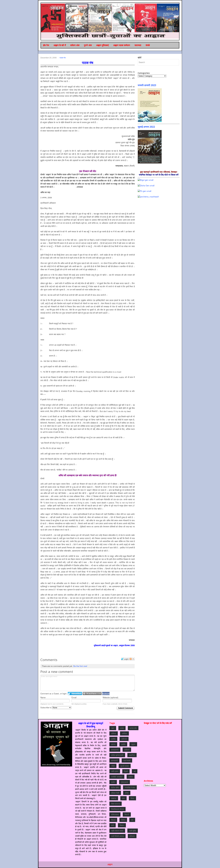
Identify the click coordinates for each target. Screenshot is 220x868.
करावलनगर (115, 749)
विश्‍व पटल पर (115, 803)
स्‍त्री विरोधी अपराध (117, 836)
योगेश (127, 793)
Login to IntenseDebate (75, 693)
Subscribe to (46, 707)
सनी (112, 825)
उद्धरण (133, 744)
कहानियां (132, 755)
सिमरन (122, 825)
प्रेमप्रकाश (124, 782)
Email (74, 697)
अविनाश (124, 739)
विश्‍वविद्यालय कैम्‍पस (117, 809)
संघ (132, 820)
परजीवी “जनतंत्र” (117, 776)
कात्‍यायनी (114, 760)
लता (123, 798)
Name (42, 697)
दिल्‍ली (126, 771)
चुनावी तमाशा (124, 766)
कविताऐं (126, 749)
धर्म (135, 771)
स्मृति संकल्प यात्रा (117, 830)
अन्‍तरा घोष (133, 728)
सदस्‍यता (138, 45)
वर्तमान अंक (74, 45)
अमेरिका (124, 733)
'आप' (112, 728)
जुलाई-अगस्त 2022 (146, 126)
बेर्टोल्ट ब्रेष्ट (115, 787)
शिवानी (127, 814)
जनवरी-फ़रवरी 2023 (147, 85)
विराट (132, 798)
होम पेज (46, 45)
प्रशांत (130, 776)
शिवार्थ (113, 820)
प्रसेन (113, 782)
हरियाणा (132, 836)
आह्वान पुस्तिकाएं (102, 45)
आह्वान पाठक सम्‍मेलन (121, 45)
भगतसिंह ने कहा (130, 787)
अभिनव (113, 733)
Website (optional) (110, 697)
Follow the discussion (132, 659)
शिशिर (123, 820)
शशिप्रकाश (115, 814)
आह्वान (110, 864)
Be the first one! (80, 666)
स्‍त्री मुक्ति (132, 830)
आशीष (123, 744)
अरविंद (113, 739)
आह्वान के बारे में (60, 45)
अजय (122, 728)
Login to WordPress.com (92, 693)
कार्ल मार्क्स (126, 760)
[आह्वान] (110, 21)
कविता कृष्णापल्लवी (117, 755)
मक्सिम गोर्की (115, 793)
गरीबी (113, 766)
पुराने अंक (88, 45)
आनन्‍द (113, 744)
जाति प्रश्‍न (114, 771)
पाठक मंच (63, 57)
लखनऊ (113, 798)
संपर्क (148, 45)
